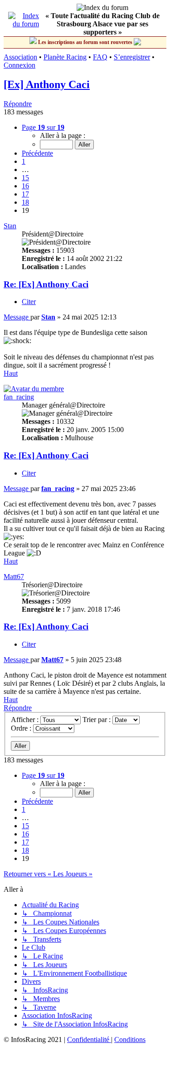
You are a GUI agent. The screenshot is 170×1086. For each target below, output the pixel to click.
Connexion (19, 65)
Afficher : (25, 719)
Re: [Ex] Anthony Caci (46, 284)
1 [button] (23, 161)
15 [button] (25, 178)
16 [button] (25, 186)
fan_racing (19, 397)
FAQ (100, 57)
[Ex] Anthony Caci (47, 84)
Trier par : (97, 719)
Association (20, 57)
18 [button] (25, 202)
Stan (10, 226)
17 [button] (25, 194)
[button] (43, 127)
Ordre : (22, 728)
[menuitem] (89, 1039)
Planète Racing (65, 57)
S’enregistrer (132, 57)
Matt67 (14, 576)
